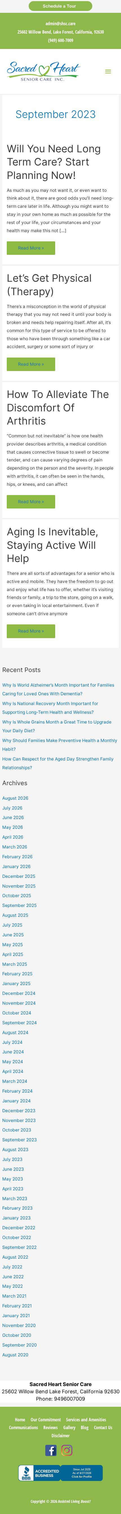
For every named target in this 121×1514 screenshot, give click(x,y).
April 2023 (12, 1188)
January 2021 (16, 1315)
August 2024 (15, 1032)
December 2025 (18, 876)
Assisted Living (74, 1501)
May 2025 (12, 944)
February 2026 (17, 856)
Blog (84, 1427)
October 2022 (16, 1237)
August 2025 (15, 915)
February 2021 (17, 1305)
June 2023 (13, 1169)
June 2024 (13, 1052)
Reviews (50, 1427)
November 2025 (18, 886)
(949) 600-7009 (60, 40)
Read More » (31, 250)
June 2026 (13, 817)
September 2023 (19, 1139)
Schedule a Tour (60, 6)
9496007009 (69, 1399)
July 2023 (12, 1159)
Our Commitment (46, 1420)
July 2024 (12, 1042)
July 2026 (12, 808)
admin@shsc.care (60, 23)
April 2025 (12, 954)
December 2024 (18, 993)
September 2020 (19, 1345)
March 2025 (14, 964)
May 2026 (12, 827)
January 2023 (16, 1218)
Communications (23, 1427)
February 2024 (17, 1091)
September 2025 (19, 905)
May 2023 (12, 1179)
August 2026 (15, 798)
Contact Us (103, 1427)
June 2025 (13, 934)
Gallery (69, 1427)
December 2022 (18, 1227)
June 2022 (13, 1276)
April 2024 (12, 1071)
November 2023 (19, 1120)
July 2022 (12, 1267)
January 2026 (16, 866)
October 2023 (16, 1130)
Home (20, 1420)
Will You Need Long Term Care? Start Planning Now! (54, 162)
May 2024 (12, 1061)
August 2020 (15, 1354)
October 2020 (16, 1335)
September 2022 (19, 1247)
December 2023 (18, 1110)
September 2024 (19, 1022)
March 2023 (14, 1198)
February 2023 (17, 1208)
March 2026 (14, 847)
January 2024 (16, 1101)
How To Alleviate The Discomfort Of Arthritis (58, 407)
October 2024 (16, 1013)
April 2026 (12, 837)
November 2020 (19, 1325)
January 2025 (16, 983)
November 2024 (19, 1003)
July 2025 (12, 925)
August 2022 (15, 1257)
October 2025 (16, 895)
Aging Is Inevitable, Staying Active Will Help (52, 545)
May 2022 (12, 1286)
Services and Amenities (86, 1420)
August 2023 (15, 1149)
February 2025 (17, 973)
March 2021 (14, 1296)
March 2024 (14, 1081)
